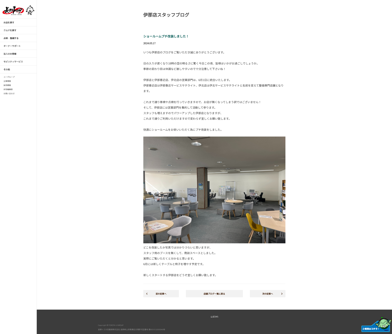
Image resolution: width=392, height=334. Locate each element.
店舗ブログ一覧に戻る (214, 293)
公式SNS (214, 316)
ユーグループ (9, 77)
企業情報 (7, 81)
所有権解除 (8, 89)
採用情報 (7, 85)
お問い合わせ (9, 94)
